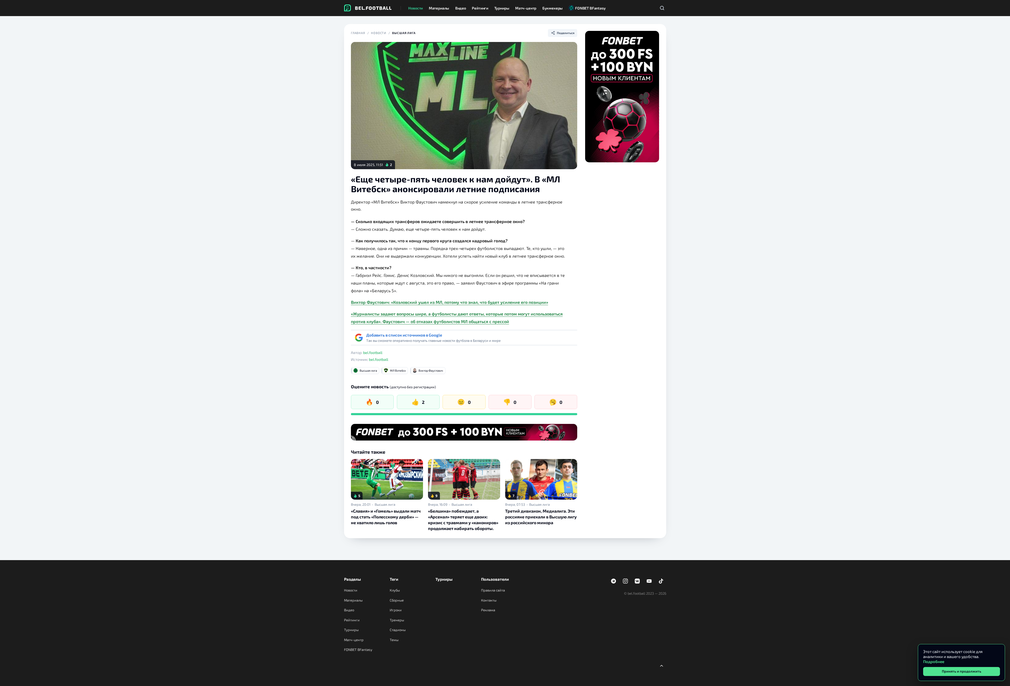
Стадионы (398, 630)
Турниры (351, 630)
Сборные (397, 600)
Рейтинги (352, 620)
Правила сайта (493, 590)
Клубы (395, 590)
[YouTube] (649, 581)
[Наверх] (661, 665)
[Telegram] (614, 581)
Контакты (488, 600)
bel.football (372, 352)
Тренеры (397, 620)
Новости (378, 33)
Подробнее (933, 661)
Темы (394, 640)
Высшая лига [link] (385, 505)
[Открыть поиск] (662, 8)
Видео (349, 610)
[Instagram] (626, 581)
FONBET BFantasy (358, 649)
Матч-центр (354, 640)
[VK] (637, 581)
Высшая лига (404, 33)
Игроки (396, 610)
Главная (358, 33)
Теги (394, 579)
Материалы (353, 600)
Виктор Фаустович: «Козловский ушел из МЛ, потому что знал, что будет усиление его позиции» (449, 302)
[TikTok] (661, 581)
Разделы (352, 579)
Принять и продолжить (961, 671)
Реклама (488, 610)
